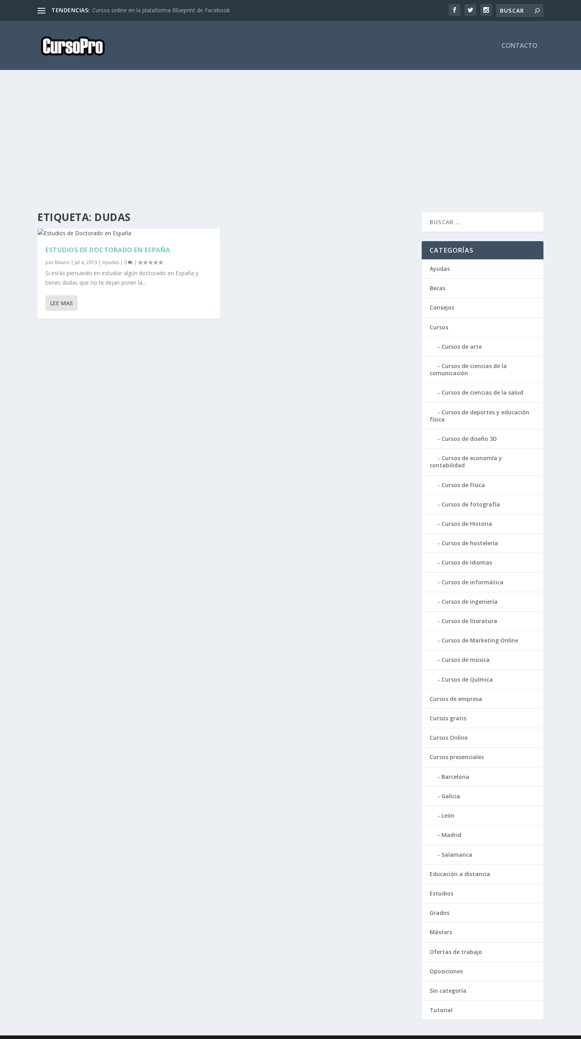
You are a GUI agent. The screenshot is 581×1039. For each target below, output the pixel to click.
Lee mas (61, 303)
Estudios (441, 893)
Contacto (520, 46)
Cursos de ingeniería (469, 601)
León (448, 815)
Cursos (439, 327)
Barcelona (455, 776)
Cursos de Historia (466, 523)
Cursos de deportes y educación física (479, 415)
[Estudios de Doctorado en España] (129, 233)
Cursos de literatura (469, 621)
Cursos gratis (448, 718)
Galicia (450, 796)
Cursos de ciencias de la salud (482, 392)
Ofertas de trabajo (456, 952)
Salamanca (456, 854)
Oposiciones (446, 971)
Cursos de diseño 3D (469, 438)
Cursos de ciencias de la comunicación (468, 369)
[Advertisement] (275, 141)
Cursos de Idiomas (466, 562)
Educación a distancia (460, 874)
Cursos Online (449, 737)
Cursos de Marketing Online (479, 640)
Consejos (442, 307)
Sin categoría (448, 990)
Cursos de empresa (456, 699)
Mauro (62, 262)
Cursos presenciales (457, 757)
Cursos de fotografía (470, 504)
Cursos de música (465, 659)
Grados (439, 912)
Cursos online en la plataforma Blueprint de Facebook (161, 10)
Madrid (451, 835)
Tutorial (441, 1010)
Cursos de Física (463, 485)
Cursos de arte (461, 346)
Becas (437, 288)
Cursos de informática (472, 582)
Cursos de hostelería (469, 543)
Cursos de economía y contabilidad (466, 461)
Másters (441, 932)
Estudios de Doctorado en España (107, 250)
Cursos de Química (467, 679)
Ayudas (110, 262)
